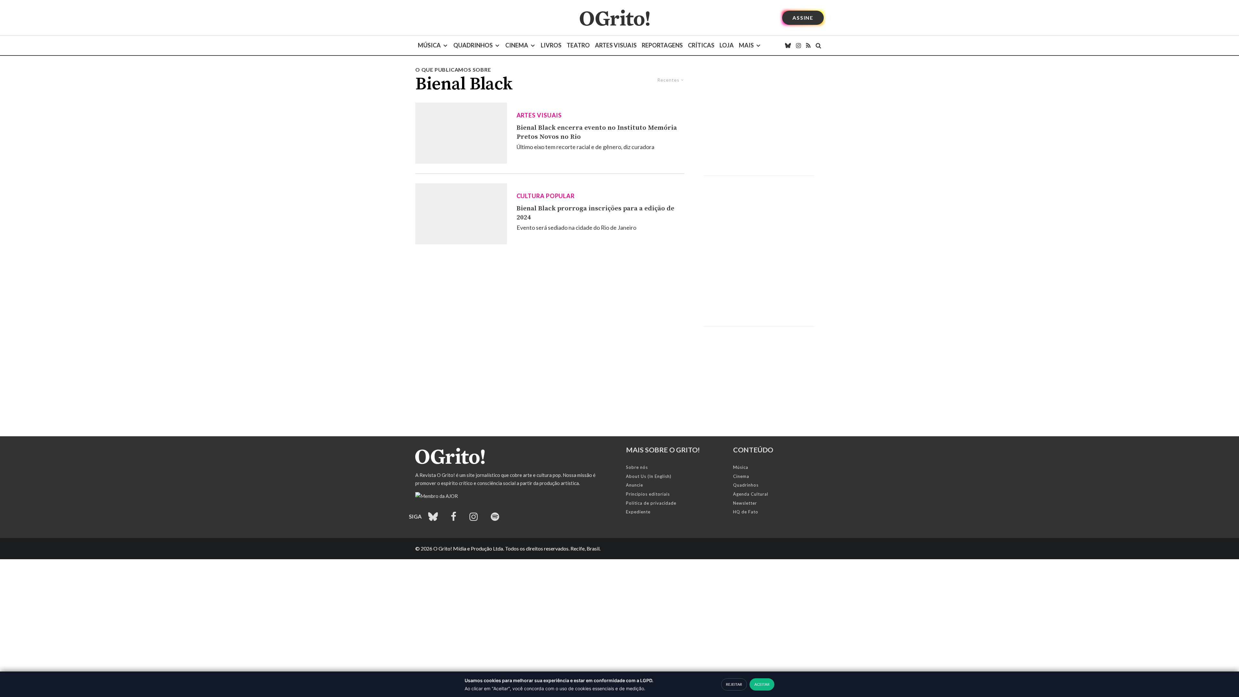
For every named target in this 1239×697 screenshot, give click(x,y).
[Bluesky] (787, 45)
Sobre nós (637, 467)
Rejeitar (734, 684)
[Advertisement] (759, 121)
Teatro (578, 45)
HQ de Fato (745, 511)
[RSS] (808, 45)
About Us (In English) (648, 476)
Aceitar (762, 684)
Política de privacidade (651, 503)
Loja (727, 45)
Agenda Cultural (750, 494)
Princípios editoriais (648, 494)
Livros (551, 45)
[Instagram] (798, 45)
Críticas (701, 45)
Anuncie (634, 485)
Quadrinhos (473, 45)
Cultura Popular (546, 195)
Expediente (638, 511)
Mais (746, 45)
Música (429, 45)
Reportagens (662, 45)
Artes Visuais (616, 45)
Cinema (516, 45)
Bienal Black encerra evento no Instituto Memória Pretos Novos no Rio (597, 132)
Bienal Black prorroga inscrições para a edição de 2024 (595, 213)
